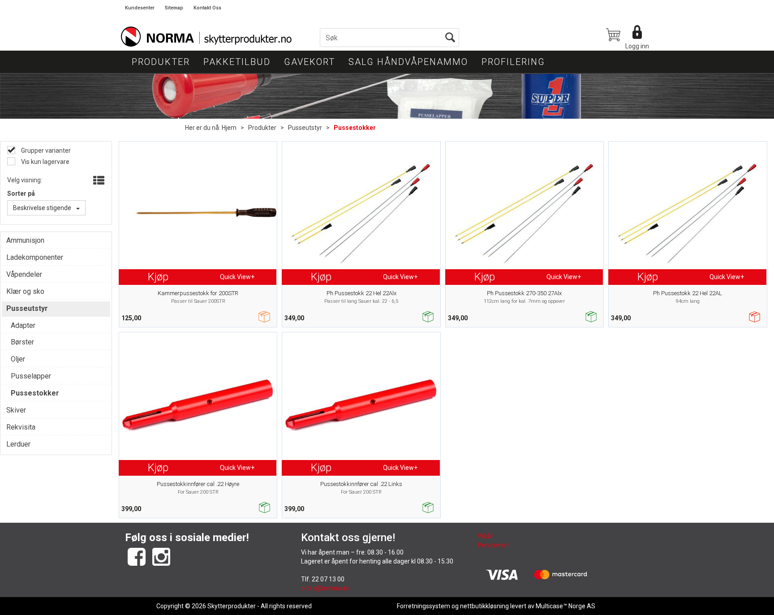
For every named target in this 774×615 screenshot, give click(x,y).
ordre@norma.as (325, 588)
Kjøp (158, 277)
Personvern (493, 545)
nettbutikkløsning (484, 606)
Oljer (18, 359)
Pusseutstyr (305, 127)
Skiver (16, 410)
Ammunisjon (25, 240)
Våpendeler (24, 274)
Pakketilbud (237, 61)
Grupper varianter (45, 150)
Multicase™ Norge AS (565, 606)
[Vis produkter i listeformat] (98, 181)
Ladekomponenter (34, 257)
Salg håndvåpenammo (408, 61)
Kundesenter (140, 8)
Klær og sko (25, 291)
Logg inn (637, 46)
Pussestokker (355, 127)
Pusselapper (31, 376)
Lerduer (18, 444)
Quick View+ (237, 276)
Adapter (23, 325)
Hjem (229, 127)
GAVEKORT (309, 61)
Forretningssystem (423, 606)
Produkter (161, 61)
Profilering (513, 61)
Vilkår (485, 536)
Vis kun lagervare (44, 161)
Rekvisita (20, 427)
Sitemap (174, 8)
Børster (22, 342)
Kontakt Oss (207, 8)
